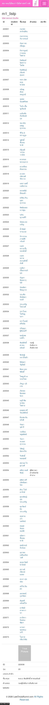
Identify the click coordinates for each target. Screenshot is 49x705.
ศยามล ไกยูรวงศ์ (24, 464)
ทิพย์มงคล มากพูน (23, 208)
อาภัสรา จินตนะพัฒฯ (23, 620)
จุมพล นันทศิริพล (24, 100)
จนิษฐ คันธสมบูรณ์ (23, 92)
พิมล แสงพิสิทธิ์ (23, 370)
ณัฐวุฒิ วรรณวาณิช (22, 152)
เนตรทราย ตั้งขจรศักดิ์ (23, 248)
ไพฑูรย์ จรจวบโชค (24, 377)
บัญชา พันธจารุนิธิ (23, 280)
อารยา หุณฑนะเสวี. (23, 629)
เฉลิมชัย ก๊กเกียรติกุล (23, 116)
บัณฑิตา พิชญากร (23, 288)
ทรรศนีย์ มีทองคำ (23, 191)
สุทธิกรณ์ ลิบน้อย (23, 546)
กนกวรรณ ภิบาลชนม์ (24, 37)
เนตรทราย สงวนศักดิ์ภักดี (23, 259)
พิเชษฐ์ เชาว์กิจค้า (24, 356)
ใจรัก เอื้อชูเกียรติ (23, 107)
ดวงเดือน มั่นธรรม (23, 167)
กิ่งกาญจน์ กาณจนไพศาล (24, 53)
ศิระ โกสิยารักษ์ (23, 490)
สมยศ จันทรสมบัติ (22, 528)
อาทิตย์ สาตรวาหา (23, 610)
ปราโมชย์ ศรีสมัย (23, 322)
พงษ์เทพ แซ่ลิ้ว (23, 336)
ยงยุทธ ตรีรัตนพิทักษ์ (24, 411)
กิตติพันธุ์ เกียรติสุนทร (23, 72)
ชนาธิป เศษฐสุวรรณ (23, 125)
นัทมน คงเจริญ (23, 223)
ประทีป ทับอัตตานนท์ (23, 297)
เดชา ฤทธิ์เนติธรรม (24, 184)
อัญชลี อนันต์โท (23, 601)
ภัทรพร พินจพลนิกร (23, 393)
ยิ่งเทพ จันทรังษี (23, 418)
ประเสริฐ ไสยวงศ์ (23, 305)
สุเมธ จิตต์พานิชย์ (24, 563)
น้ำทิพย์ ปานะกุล (23, 230)
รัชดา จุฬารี (22, 425)
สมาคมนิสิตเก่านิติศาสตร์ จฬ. (16, 3)
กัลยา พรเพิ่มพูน (23, 44)
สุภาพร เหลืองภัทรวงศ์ (24, 555)
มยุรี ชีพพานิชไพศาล (23, 403)
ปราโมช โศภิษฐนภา (23, 314)
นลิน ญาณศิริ (23, 215)
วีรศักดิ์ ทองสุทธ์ (23, 456)
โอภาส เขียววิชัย (23, 638)
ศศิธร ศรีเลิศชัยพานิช (23, 482)
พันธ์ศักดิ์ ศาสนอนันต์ (23, 345)
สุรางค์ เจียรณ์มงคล (22, 572)
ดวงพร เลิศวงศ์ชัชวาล (23, 176)
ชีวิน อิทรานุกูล (23, 133)
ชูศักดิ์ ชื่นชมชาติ (22, 142)
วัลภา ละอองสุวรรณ (23, 441)
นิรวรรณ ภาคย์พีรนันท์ (23, 238)
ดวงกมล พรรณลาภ (24, 160)
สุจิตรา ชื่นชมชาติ (22, 538)
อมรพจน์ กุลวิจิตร (23, 594)
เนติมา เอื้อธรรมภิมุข (24, 270)
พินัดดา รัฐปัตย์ (23, 363)
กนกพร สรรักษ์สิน (24, 30)
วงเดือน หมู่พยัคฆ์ (23, 432)
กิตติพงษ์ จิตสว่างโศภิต (23, 62)
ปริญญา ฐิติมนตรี (23, 329)
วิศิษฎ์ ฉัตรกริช (23, 449)
